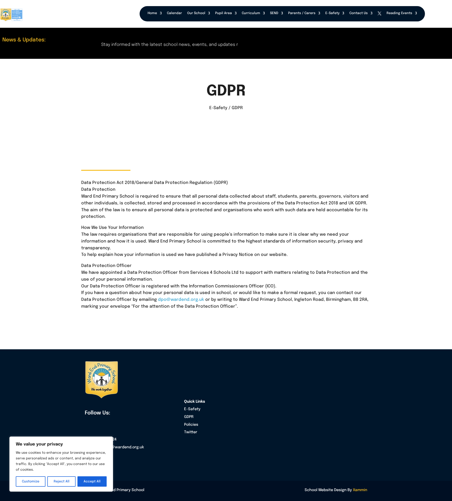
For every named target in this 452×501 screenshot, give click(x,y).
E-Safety (332, 13)
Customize (30, 481)
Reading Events (399, 13)
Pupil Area (223, 13)
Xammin (360, 490)
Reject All (61, 481)
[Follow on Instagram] (108, 423)
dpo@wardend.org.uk (181, 300)
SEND (274, 13)
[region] (61, 464)
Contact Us (358, 13)
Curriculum (251, 13)
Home (152, 13)
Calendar (174, 13)
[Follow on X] (98, 423)
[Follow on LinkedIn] (118, 423)
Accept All (92, 481)
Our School (196, 13)
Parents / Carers (301, 13)
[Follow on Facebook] (88, 423)
